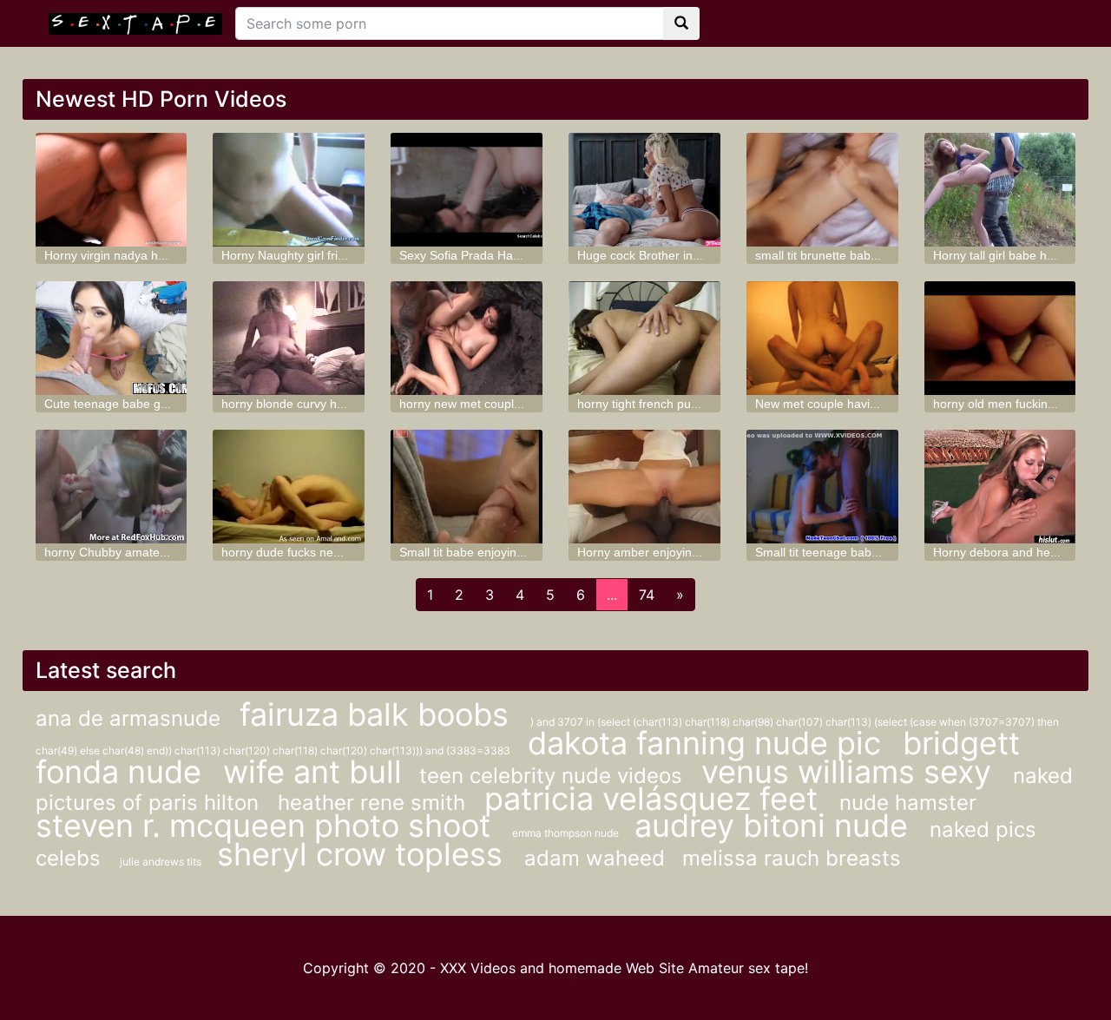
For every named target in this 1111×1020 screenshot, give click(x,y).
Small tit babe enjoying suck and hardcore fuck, (529, 552)
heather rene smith (374, 802)
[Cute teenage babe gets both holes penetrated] (111, 338)
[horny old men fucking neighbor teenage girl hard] (1000, 338)
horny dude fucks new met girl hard (318, 552)
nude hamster (907, 802)
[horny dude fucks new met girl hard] (289, 486)
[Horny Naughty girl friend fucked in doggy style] (289, 190)
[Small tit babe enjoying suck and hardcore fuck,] (466, 486)
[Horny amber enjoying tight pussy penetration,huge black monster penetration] (644, 486)
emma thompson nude (566, 832)
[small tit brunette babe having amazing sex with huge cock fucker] (822, 190)
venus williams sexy (850, 772)
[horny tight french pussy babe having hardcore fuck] (644, 338)
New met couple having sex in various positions (885, 404)
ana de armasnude (131, 718)
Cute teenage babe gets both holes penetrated (172, 404)
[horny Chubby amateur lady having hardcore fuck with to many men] (111, 486)
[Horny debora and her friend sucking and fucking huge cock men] (1000, 486)
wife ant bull (312, 772)
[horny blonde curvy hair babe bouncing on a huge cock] (289, 338)
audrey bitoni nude (775, 825)
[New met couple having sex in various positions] (822, 338)
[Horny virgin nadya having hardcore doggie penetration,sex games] (111, 190)
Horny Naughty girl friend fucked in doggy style (349, 255)
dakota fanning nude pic (709, 743)
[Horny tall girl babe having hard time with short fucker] (1000, 190)
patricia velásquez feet (655, 799)
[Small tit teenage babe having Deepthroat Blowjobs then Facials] (822, 486)
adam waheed (594, 858)
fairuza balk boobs (378, 714)
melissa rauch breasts (791, 858)
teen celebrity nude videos (553, 775)
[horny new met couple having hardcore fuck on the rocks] (466, 338)
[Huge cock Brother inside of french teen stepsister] (644, 190)
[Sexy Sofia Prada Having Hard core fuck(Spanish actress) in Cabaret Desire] (466, 190)
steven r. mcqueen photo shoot (267, 825)
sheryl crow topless (364, 854)
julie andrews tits (162, 861)
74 (646, 594)
